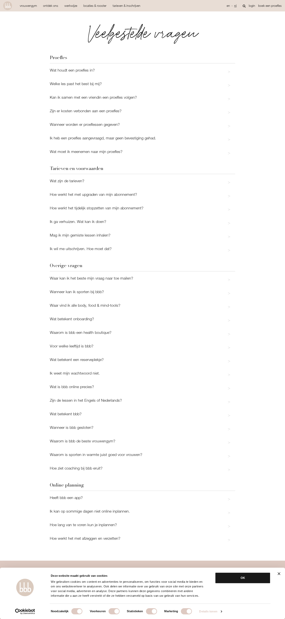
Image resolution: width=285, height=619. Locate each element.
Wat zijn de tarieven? (67, 181)
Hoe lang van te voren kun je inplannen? (83, 524)
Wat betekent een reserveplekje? (77, 359)
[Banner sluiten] (279, 573)
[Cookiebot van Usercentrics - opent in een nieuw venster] (25, 611)
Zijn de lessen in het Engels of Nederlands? (86, 400)
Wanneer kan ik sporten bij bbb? (77, 291)
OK (243, 577)
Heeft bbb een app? (66, 497)
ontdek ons (50, 5)
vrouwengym (28, 5)
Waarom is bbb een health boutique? (80, 332)
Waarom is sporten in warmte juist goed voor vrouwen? (96, 454)
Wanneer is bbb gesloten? (71, 427)
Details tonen (208, 611)
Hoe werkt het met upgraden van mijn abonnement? (93, 194)
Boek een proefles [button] (270, 5)
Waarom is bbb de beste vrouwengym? (82, 441)
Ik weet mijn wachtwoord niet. (75, 373)
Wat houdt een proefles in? (72, 70)
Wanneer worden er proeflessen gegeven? (85, 124)
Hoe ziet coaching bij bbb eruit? (76, 468)
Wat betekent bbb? (66, 414)
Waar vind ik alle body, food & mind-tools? (85, 305)
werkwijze (70, 5)
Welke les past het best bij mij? (76, 83)
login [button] (252, 5)
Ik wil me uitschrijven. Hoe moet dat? (81, 248)
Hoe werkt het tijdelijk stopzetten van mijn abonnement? (96, 208)
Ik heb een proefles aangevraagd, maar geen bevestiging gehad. (103, 138)
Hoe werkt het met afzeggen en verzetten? (85, 538)
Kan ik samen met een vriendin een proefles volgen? (93, 97)
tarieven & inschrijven (126, 5)
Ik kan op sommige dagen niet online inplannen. (90, 511)
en (228, 5)
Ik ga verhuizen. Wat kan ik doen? (78, 221)
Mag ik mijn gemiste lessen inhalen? (80, 235)
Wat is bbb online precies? (72, 386)
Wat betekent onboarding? (72, 319)
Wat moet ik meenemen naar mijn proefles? (86, 151)
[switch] (114, 611)
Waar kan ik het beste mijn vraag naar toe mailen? (91, 278)
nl (235, 5)
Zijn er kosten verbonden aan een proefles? (86, 111)
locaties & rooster (94, 5)
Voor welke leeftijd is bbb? (71, 346)
